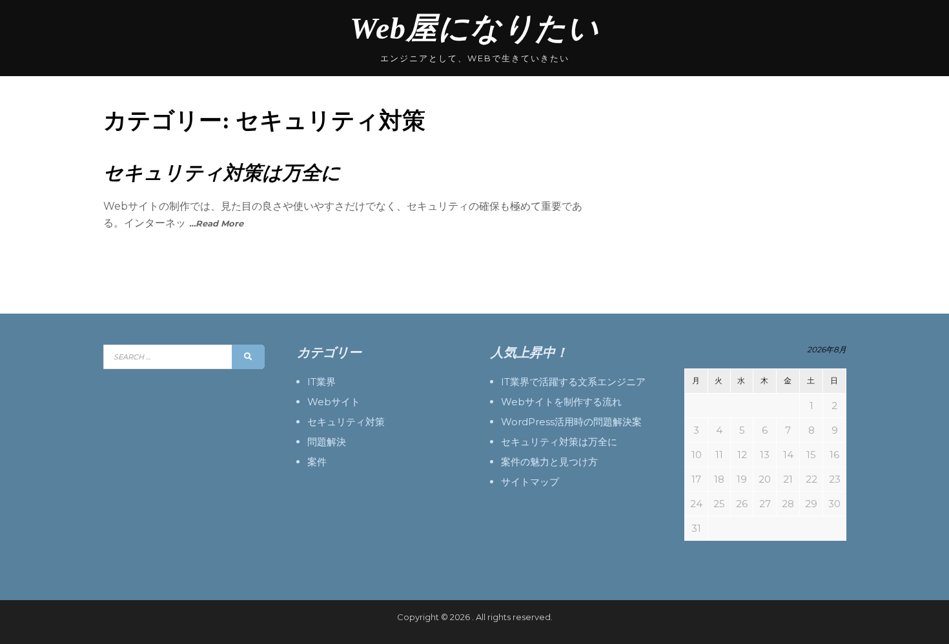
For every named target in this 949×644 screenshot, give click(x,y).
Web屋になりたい (474, 28)
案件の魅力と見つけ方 (549, 462)
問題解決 (326, 442)
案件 (317, 462)
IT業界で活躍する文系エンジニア (573, 382)
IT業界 (321, 382)
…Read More (216, 223)
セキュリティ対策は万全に (222, 172)
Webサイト (333, 402)
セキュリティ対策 (346, 422)
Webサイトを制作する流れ (561, 402)
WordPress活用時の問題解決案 (571, 422)
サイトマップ (530, 482)
